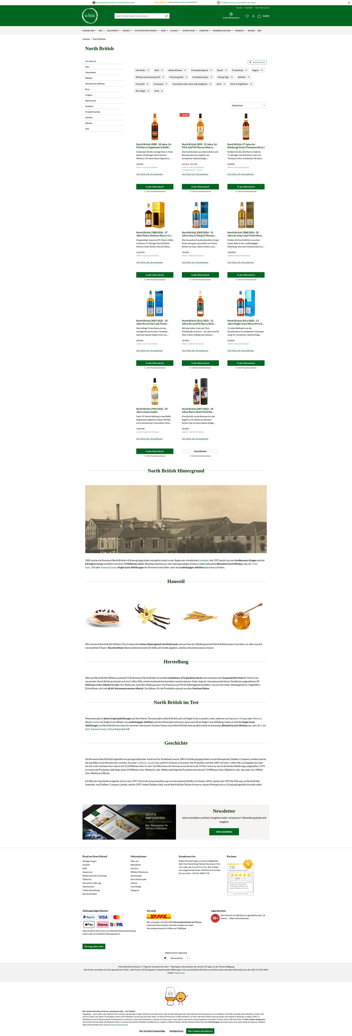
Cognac (88, 95)
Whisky (88, 78)
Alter (157, 70)
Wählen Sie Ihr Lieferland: (176, 953)
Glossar (134, 883)
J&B (93, 567)
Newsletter (249, 8)
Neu (87, 66)
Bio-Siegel (141, 90)
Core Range (136, 886)
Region (255, 70)
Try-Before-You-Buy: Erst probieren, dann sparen (238, 3)
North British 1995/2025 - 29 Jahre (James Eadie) (151, 410)
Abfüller (242, 77)
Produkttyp (238, 70)
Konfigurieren (176, 1031)
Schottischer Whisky (95, 83)
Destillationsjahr (201, 77)
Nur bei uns (90, 61)
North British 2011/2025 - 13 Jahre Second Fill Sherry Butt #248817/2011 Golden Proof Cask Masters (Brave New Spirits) (200, 322)
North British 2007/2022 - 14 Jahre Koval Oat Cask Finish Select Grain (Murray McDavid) (153, 322)
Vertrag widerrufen (94, 946)
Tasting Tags (223, 77)
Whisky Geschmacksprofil (148, 77)
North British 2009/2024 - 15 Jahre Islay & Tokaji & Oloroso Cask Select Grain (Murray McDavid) (198, 234)
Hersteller (141, 70)
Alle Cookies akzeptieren (200, 1031)
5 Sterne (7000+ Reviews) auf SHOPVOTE (182, 2)
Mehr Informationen (239, 918)
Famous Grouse (108, 567)
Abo (87, 128)
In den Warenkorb (155, 186)
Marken (89, 117)
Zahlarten (86, 879)
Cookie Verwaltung (91, 890)
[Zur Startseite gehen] (90, 16)
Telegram (135, 890)
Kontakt (239, 8)
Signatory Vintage (238, 718)
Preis (157, 90)
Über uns (135, 861)
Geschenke (90, 72)
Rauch (220, 70)
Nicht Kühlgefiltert (239, 84)
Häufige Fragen (89, 861)
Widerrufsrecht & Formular (94, 875)
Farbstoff (140, 84)
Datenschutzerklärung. (119, 1025)
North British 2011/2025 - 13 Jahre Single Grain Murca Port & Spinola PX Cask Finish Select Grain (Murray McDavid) (244, 322)
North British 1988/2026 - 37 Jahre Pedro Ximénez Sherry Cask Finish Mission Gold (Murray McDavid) (154, 234)
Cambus (96, 722)
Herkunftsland (175, 70)
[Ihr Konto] (253, 16)
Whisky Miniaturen (139, 872)
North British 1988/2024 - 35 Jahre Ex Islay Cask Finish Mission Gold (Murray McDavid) (245, 234)
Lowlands (203, 560)
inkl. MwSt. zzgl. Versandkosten (149, 174)
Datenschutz (88, 886)
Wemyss (257, 718)
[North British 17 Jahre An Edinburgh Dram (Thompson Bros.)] (246, 127)
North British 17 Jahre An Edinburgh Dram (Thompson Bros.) (245, 146)
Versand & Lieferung (91, 883)
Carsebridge (153, 762)
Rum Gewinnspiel (138, 879)
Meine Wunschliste (262, 8)
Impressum (87, 872)
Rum (87, 89)
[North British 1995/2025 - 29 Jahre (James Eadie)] (154, 391)
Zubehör (89, 106)
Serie (219, 84)
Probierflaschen (92, 111)
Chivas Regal (114, 729)
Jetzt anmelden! (224, 831)
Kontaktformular (199, 867)
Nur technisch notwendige (152, 1031)
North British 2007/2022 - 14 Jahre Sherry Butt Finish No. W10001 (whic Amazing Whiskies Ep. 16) (200, 410)
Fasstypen (159, 84)
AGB (84, 868)
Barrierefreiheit (89, 894)
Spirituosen (90, 100)
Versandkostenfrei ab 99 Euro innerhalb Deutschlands (115, 3)
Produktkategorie (199, 70)
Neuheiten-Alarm (258, 62)
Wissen (88, 123)
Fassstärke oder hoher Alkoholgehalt (190, 84)
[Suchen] (166, 16)
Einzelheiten (200, 451)
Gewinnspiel (136, 875)
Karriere (134, 868)
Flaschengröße (176, 77)
